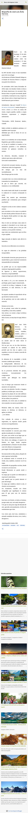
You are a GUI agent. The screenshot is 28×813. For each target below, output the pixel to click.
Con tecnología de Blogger (15, 811)
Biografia (13, 525)
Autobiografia (5, 525)
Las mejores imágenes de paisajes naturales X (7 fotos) (14, 682)
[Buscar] (26, 2)
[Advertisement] (14, 36)
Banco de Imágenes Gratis (11, 2)
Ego (18, 525)
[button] (2, 19)
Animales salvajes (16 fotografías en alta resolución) (13, 746)
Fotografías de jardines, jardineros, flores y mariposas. (14, 588)
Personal (22, 525)
